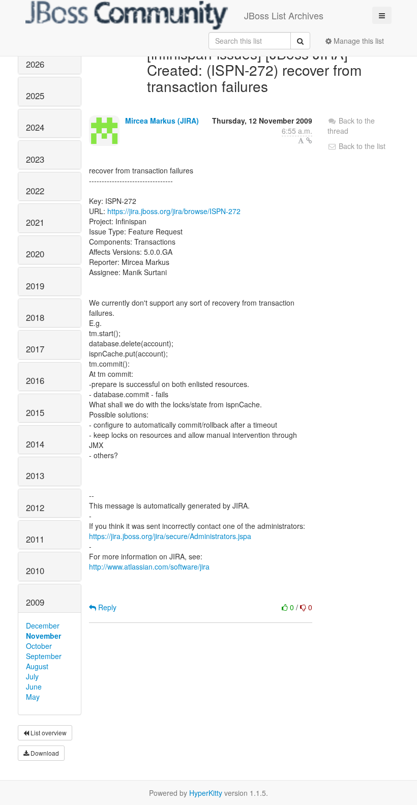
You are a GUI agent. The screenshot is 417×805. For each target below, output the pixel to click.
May (33, 697)
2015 (35, 412)
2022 (35, 191)
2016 (35, 380)
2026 (35, 64)
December (42, 625)
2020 (35, 254)
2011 (35, 539)
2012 (35, 507)
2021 (35, 222)
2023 (35, 159)
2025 (35, 96)
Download (44, 753)
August (37, 666)
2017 (35, 349)
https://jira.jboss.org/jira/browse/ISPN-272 (174, 211)
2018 (35, 317)
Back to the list (361, 146)
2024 (35, 127)
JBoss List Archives (283, 15)
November (43, 636)
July (32, 676)
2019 (35, 286)
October (39, 646)
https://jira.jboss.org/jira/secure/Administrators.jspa (170, 536)
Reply (106, 607)
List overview (48, 732)
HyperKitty (205, 793)
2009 (35, 602)
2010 (35, 570)
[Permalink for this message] (309, 140)
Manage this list (358, 41)
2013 (35, 475)
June (34, 686)
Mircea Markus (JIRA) (162, 120)
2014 (35, 444)
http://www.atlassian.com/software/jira (149, 566)
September (44, 656)
